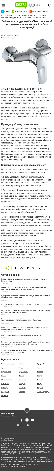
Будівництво (6, 372)
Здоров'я (41, 364)
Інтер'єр (22, 384)
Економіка (5, 384)
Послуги (22, 388)
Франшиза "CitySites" (8, 416)
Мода (39, 384)
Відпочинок (23, 372)
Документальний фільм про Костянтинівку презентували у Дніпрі (26, 304)
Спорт (39, 376)
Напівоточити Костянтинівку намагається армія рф (21, 336)
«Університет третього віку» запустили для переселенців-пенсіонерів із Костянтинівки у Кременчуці (23, 288)
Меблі (21, 376)
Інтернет (22, 380)
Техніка (22, 364)
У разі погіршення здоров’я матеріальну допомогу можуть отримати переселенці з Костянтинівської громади (23, 320)
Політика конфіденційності (10, 464)
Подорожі (5, 392)
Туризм (4, 368)
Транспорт (41, 368)
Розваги (40, 372)
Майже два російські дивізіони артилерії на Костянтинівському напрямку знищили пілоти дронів (25, 311)
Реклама (4, 396)
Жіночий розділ (7, 380)
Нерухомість (24, 368)
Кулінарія (4, 388)
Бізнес (3, 376)
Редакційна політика (17, 466)
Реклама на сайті (7, 413)
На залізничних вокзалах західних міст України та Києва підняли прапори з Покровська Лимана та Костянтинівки (25, 343)
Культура (40, 380)
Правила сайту (26, 464)
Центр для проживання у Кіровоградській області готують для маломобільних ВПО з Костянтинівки (25, 328)
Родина (40, 388)
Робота (22, 392)
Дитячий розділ (43, 392)
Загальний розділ (8, 364)
